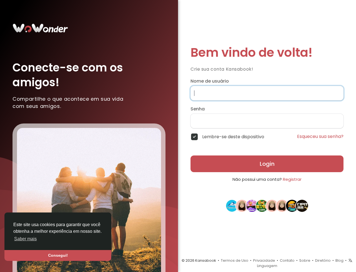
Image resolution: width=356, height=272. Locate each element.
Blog (339, 260)
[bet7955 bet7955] (262, 205)
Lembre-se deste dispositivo (233, 137)
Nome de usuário (210, 81)
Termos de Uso (234, 260)
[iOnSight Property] (232, 205)
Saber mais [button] (25, 238)
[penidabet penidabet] (292, 205)
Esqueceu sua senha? (320, 136)
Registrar (292, 179)
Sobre (304, 260)
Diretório (323, 260)
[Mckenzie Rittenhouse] (242, 205)
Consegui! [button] (58, 255)
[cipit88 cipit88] (302, 205)
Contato (287, 260)
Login (267, 164)
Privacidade (264, 260)
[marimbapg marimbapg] (252, 205)
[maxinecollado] (272, 205)
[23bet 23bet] (282, 205)
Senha (198, 109)
